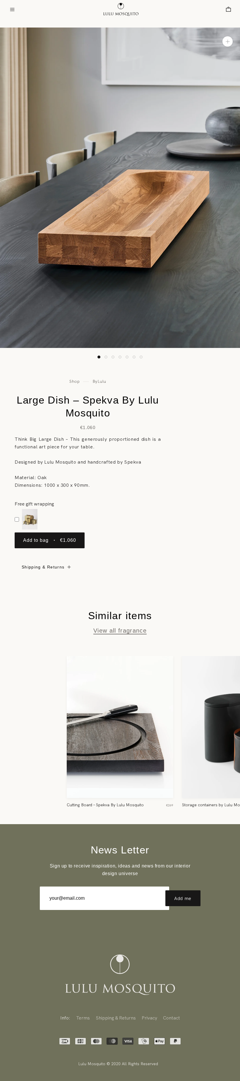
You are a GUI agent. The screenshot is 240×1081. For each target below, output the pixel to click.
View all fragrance (120, 630)
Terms (83, 1018)
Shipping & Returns (43, 567)
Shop (74, 381)
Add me (182, 898)
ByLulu (99, 381)
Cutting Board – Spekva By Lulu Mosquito (105, 804)
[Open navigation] (12, 9)
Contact (171, 1018)
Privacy (149, 1018)
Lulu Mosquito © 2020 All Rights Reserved (118, 1063)
